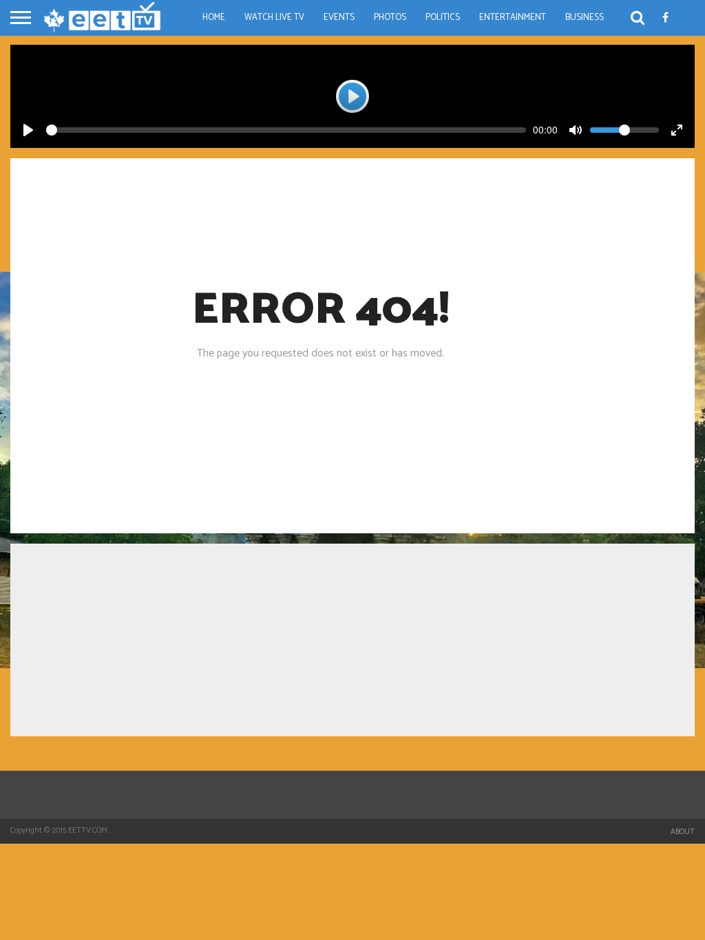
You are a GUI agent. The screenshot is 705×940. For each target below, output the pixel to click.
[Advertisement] (352, 640)
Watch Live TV (274, 17)
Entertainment (512, 17)
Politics (442, 17)
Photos (390, 17)
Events (339, 17)
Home (213, 17)
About (683, 832)
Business (584, 17)
